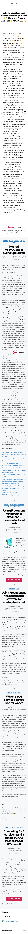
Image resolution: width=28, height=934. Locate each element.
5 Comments (15, 853)
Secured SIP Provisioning (9, 492)
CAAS (8, 904)
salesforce (16, 818)
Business (5, 240)
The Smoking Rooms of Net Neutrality (13, 486)
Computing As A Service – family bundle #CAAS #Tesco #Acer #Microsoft (14, 838)
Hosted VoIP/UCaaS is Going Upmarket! (14, 250)
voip (24, 240)
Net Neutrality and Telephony (10, 483)
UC (21, 240)
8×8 (12, 269)
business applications (17, 504)
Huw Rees (9, 257)
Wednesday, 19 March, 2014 (15, 609)
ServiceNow (23, 818)
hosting (16, 240)
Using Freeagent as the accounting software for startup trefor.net (14, 597)
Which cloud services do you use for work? (14, 700)
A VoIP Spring (6, 477)
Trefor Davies (16, 527)
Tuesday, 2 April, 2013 (10, 709)
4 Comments (22, 709)
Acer (5, 904)
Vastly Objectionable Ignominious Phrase (13, 474)
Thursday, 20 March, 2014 (15, 530)
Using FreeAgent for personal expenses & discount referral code (14, 517)
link (3, 685)
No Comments (15, 259)
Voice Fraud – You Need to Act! (11, 468)
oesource (10, 818)
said (8, 859)
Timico (5, 819)
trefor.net (14, 3)
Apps (6, 827)
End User (16, 827)
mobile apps (12, 506)
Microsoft (13, 904)
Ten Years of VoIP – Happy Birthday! (12, 452)
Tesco (18, 904)
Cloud (11, 240)
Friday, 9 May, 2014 (20, 257)
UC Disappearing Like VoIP (10, 463)
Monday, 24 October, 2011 (15, 850)
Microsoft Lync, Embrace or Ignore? (12, 465)
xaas (14, 242)
